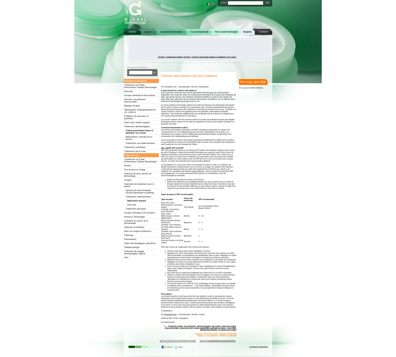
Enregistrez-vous (247, 32)
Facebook (168, 347)
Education (128, 91)
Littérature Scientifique (134, 227)
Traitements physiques (136, 209)
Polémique (128, 235)
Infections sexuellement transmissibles (134, 100)
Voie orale (131, 205)
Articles (127, 165)
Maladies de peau (132, 106)
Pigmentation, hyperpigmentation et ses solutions (140, 111)
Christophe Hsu (170, 314)
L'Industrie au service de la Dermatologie (136, 222)
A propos (149, 32)
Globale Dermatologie (135, 14)
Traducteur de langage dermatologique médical (134, 252)
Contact (263, 32)
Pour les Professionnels (199, 32)
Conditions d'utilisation (258, 347)
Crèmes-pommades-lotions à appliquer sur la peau (139, 131)
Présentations (130, 239)
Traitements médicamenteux (138, 197)
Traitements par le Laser (135, 151)
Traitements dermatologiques (137, 126)
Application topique (136, 201)
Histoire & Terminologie (134, 217)
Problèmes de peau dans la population (136, 117)
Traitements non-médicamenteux (140, 143)
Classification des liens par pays (226, 32)
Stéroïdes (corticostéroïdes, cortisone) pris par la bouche (177, 341)
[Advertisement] (142, 49)
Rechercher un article (137, 68)
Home (132, 32)
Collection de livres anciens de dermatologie (137, 174)
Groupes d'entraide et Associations (139, 95)
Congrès (127, 180)
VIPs (126, 257)
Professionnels (131, 155)
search (223, 3)
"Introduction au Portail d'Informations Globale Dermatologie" (140, 86)
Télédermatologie (131, 247)
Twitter (180, 347)
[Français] (208, 4)
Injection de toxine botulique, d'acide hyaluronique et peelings (140, 191)
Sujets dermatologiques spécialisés (140, 243)
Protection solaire (175, 326)
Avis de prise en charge (134, 169)
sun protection (190, 326)
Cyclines (205, 341)
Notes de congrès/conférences (137, 231)
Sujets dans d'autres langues (137, 122)
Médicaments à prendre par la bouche (139, 138)
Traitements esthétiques (135, 147)
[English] (213, 4)
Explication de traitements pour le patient (139, 185)
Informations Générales (172, 32)
